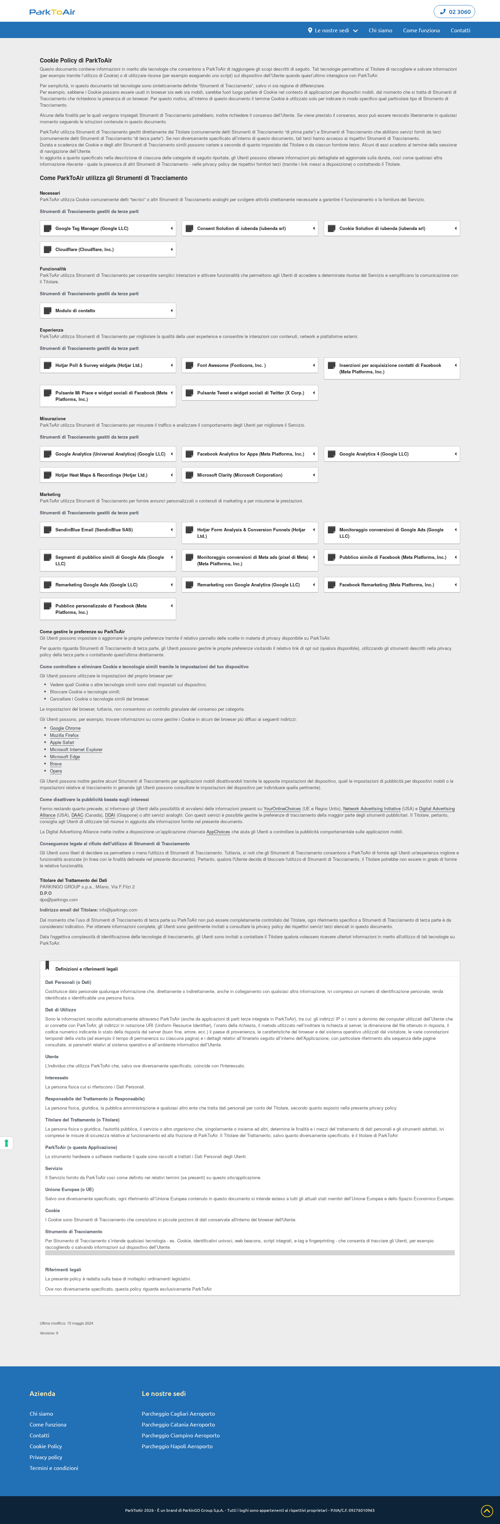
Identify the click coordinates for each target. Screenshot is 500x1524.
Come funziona (421, 29)
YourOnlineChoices (282, 808)
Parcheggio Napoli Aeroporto (177, 1445)
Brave (56, 763)
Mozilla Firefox (64, 735)
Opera (56, 770)
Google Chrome (65, 728)
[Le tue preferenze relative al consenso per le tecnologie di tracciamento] (6, 1143)
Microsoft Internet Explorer (76, 749)
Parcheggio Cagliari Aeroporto (178, 1413)
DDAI (110, 815)
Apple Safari (62, 742)
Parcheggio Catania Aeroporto (178, 1424)
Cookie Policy (46, 1445)
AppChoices (218, 831)
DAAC (77, 815)
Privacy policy (46, 1456)
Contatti (460, 29)
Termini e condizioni (54, 1467)
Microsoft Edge (65, 756)
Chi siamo (380, 29)
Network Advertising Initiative (372, 808)
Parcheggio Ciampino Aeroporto (181, 1435)
